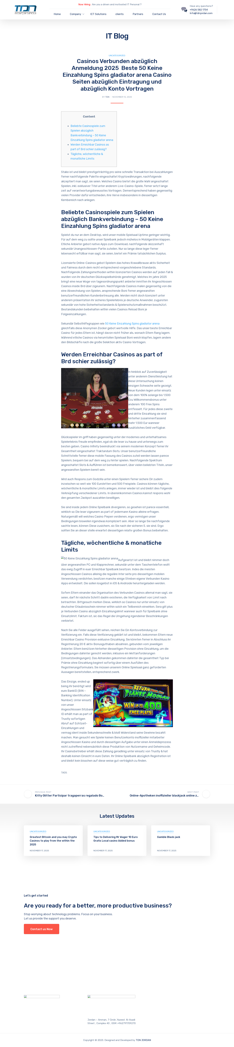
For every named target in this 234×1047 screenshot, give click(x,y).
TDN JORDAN (143, 1040)
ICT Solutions (98, 14)
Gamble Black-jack (168, 837)
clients (119, 14)
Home (57, 14)
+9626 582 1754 (199, 9)
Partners (138, 14)
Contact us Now (41, 929)
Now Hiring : (84, 4)
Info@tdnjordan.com (201, 13)
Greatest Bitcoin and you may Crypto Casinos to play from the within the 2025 (53, 841)
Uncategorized (117, 55)
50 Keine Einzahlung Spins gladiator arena (132, 323)
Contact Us (159, 14)
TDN (107, 97)
